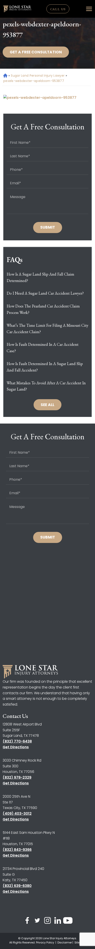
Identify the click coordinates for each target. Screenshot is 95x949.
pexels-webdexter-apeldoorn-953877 (33, 81)
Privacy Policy (45, 942)
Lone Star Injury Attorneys (59, 938)
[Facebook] (27, 921)
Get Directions (16, 747)
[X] (37, 921)
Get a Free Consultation (36, 52)
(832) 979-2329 (17, 777)
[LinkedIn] (57, 921)
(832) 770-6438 (17, 741)
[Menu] (89, 8)
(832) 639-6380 (17, 885)
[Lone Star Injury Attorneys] (17, 9)
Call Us (58, 9)
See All (47, 404)
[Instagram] (47, 921)
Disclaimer (64, 942)
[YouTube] (68, 921)
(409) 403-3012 (17, 813)
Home (5, 76)
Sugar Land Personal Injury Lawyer (38, 75)
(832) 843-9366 (17, 849)
